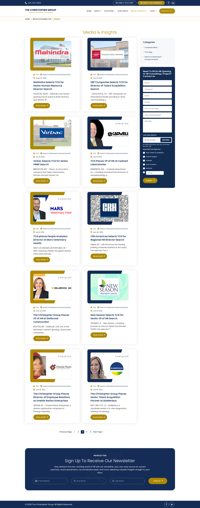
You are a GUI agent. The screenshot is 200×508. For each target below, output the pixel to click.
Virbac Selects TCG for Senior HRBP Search (50, 162)
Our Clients (123, 11)
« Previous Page (65, 432)
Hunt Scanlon (151, 164)
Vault (152, 11)
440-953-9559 (34, 3)
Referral (149, 168)
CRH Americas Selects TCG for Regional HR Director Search (108, 238)
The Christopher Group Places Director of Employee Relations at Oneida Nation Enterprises (51, 397)
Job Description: (150, 135)
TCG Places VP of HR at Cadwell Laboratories (109, 162)
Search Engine (151, 156)
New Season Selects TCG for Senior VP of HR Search (107, 316)
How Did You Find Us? (152, 149)
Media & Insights (138, 11)
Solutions (108, 11)
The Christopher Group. (43, 504)
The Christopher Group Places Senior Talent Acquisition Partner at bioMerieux (108, 397)
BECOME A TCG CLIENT (125, 3)
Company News (150, 47)
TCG (37, 75)
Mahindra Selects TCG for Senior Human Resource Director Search (48, 86)
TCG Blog (148, 52)
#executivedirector (42, 19)
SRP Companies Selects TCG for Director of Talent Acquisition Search (109, 86)
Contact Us (166, 11)
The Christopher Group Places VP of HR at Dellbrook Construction (51, 318)
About (97, 11)
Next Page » (98, 432)
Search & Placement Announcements (57, 75)
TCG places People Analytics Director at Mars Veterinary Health (50, 240)
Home (89, 11)
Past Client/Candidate (155, 153)
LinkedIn (149, 160)
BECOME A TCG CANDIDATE (151, 3)
